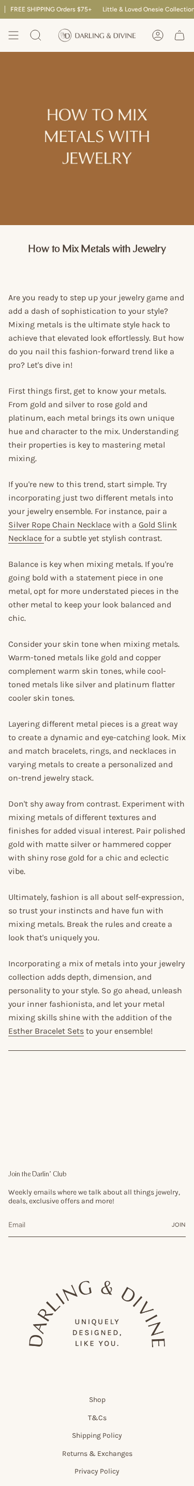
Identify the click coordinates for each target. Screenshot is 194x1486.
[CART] (179, 35)
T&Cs (97, 1417)
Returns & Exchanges (97, 1453)
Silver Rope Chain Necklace (59, 525)
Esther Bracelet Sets (46, 1031)
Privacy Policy (97, 1471)
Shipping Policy (97, 1435)
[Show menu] (13, 35)
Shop (97, 1399)
